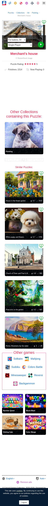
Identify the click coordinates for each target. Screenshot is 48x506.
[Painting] (24, 135)
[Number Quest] (12, 401)
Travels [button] (21, 3)
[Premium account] (27, 3)
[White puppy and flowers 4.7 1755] (24, 220)
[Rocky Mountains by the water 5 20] (24, 329)
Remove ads (26, 482)
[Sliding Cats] (12, 422)
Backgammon (26, 383)
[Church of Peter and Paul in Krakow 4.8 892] (24, 257)
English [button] (9, 478)
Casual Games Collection (14, 488)
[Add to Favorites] (43, 22)
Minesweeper (18, 375)
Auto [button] (42, 478)
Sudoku (15, 367)
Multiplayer (10, 3)
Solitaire (18, 358)
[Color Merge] (35, 422)
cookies (19, 491)
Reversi (38, 375)
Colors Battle (34, 367)
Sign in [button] (38, 3)
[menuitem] (10, 3)
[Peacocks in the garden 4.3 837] (24, 293)
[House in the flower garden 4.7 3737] (24, 184)
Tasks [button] (16, 3)
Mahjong (35, 358)
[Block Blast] (35, 401)
